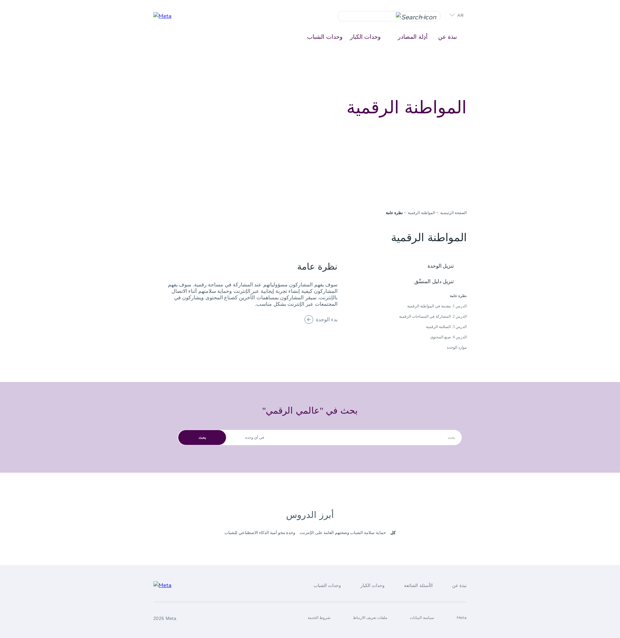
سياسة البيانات (422, 617)
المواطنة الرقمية (421, 213)
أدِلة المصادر (412, 37)
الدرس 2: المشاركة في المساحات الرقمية (433, 316)
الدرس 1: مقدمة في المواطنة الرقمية (437, 306)
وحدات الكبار (365, 37)
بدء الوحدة (326, 319)
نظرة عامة (458, 295)
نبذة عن (447, 37)
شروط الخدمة (319, 617)
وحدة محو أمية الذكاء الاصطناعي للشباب (259, 532)
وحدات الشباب (324, 37)
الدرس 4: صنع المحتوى (448, 337)
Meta (462, 617)
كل (393, 532)
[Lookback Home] (167, 16)
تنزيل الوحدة (441, 266)
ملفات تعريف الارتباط (370, 617)
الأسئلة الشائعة (418, 585)
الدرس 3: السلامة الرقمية (446, 326)
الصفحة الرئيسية (453, 213)
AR (460, 15)
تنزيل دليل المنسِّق (434, 281)
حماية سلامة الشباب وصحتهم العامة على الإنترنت (343, 532)
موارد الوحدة (457, 347)
